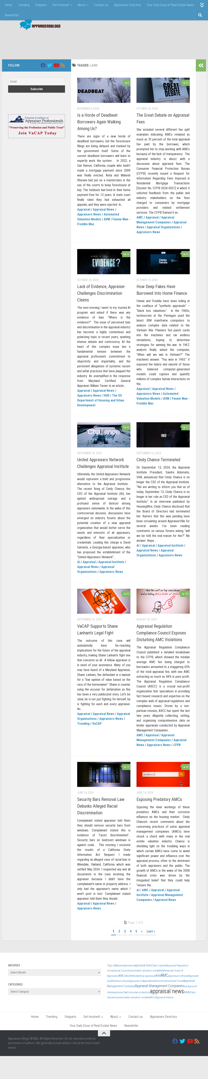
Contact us (101, 5)
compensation (126, 965)
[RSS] (62, 65)
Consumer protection (138, 992)
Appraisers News (89, 214)
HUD (106, 395)
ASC (128, 975)
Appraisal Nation (164, 997)
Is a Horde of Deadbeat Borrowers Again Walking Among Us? (99, 122)
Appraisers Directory (127, 5)
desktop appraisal (145, 975)
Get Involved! (60, 5)
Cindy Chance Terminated (158, 459)
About (81, 5)
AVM (107, 219)
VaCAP (97, 723)
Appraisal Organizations (163, 227)
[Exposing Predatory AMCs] (163, 774)
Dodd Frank (176, 980)
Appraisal (83, 209)
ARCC (152, 997)
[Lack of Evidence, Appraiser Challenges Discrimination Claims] (103, 261)
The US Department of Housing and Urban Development (100, 400)
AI (78, 562)
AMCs (122, 976)
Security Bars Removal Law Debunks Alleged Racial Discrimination (101, 806)
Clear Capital (159, 965)
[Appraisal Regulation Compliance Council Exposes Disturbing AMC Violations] (163, 601)
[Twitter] (49, 65)
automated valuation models (133, 997)
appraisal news (167, 991)
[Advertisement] (126, 43)
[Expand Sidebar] (201, 65)
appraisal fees (143, 965)
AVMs (133, 975)
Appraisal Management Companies (159, 986)
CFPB (177, 745)
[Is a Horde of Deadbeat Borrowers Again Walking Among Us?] (103, 90)
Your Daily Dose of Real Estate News (170, 5)
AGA (187, 992)
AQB (161, 970)
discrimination (162, 980)
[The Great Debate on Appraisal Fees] (163, 90)
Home (8, 5)
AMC (139, 217)
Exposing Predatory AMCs (159, 799)
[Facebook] (43, 65)
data (116, 965)
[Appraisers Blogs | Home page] (38, 25)
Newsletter (12, 15)
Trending (23, 5)
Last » (151, 931)
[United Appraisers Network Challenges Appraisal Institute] (103, 434)
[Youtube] (56, 65)
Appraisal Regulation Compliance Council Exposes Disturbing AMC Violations (161, 633)
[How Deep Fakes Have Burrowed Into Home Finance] (163, 261)
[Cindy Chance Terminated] (163, 434)
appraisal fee (120, 992)
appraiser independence (142, 980)
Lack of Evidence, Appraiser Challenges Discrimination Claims (101, 293)
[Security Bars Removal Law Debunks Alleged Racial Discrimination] (103, 774)
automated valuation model (144, 970)
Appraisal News (103, 209)
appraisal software (178, 975)
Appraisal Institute (111, 562)
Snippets (41, 5)
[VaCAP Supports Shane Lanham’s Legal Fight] (103, 601)
